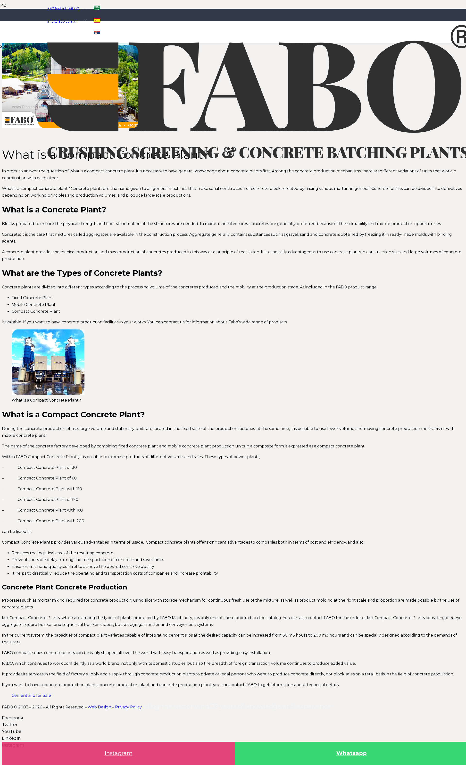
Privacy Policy (128, 707)
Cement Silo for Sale (31, 695)
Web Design (99, 707)
